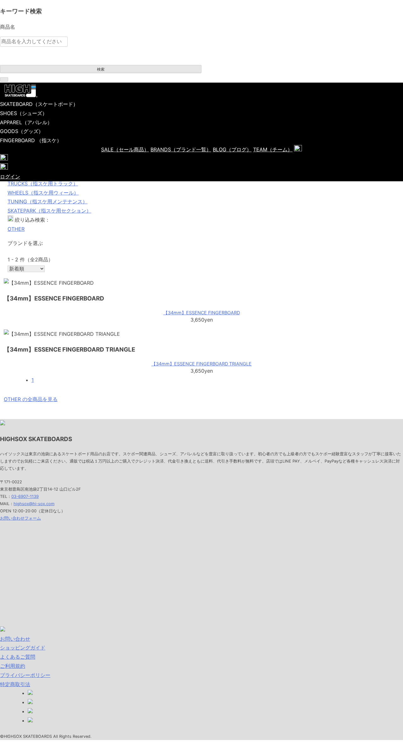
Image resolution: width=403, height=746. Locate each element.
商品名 (7, 27)
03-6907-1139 (25, 496)
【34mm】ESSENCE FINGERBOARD (201, 312)
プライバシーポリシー (25, 675)
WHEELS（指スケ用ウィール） (43, 192)
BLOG (232, 149)
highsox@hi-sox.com (34, 503)
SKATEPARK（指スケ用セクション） (49, 210)
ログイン (10, 176)
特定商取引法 (15, 684)
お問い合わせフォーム (20, 518)
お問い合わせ (15, 639)
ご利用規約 (12, 666)
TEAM (272, 149)
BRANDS (180, 149)
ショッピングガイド (22, 647)
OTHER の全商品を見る (31, 399)
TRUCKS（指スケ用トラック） (43, 183)
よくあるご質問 (17, 657)
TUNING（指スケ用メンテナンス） (48, 201)
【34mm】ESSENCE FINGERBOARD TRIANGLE (201, 363)
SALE (125, 149)
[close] (4, 79)
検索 (101, 69)
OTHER (16, 229)
